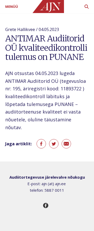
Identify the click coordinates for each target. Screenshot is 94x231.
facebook (41, 143)
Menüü (11, 6)
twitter (53, 143)
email (66, 143)
